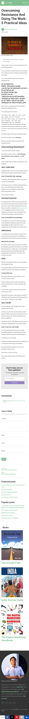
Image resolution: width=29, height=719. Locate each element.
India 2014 (19, 687)
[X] (12, 717)
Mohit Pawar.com (6, 2)
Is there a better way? (6, 515)
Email (3, 443)
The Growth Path (10, 563)
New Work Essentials (6, 489)
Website (3, 451)
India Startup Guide (12, 600)
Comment (4, 418)
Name (3, 435)
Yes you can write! (5, 494)
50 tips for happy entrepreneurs (9, 492)
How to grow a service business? (9, 497)
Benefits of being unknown (8, 512)
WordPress (16, 709)
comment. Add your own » (10, 29)
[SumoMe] (26, 717)
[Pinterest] (16, 717)
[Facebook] (7, 717)
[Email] (21, 717)
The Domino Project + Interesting (9, 518)
